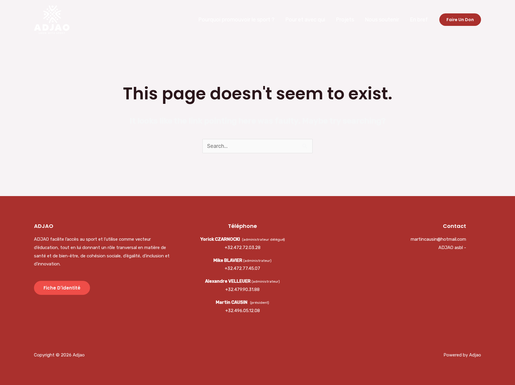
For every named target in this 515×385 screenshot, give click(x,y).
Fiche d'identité (62, 288)
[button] (460, 19)
